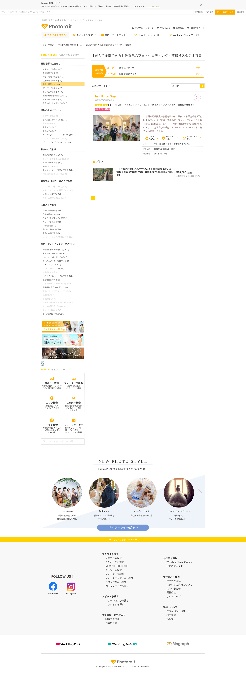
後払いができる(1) (50, 166)
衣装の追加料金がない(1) (53, 155)
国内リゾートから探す (117, 585)
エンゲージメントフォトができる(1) (58, 135)
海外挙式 (209, 12)
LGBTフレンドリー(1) (52, 265)
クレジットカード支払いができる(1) (58, 170)
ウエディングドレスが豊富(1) (55, 218)
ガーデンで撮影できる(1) (53, 88)
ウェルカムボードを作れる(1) (55, 120)
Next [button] (198, 492)
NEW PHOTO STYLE (149, 35)
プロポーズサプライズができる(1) (57, 142)
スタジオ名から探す (116, 582)
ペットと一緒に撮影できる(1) (55, 257)
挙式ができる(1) (49, 131)
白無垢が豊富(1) (49, 226)
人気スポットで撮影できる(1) (55, 103)
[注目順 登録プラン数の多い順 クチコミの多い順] (188, 86)
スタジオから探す (114, 604)
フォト (152, 138)
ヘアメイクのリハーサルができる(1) (58, 276)
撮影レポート (192, 138)
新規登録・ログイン (144, 28)
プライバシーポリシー (178, 611)
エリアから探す (113, 558)
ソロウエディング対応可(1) (54, 268)
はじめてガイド (197, 28)
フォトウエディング (225, 12)
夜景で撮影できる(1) (51, 280)
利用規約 (171, 615)
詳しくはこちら (153, 6)
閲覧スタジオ (112, 619)
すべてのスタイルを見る (122, 527)
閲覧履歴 (180, 28)
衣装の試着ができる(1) (52, 210)
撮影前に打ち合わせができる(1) (56, 250)
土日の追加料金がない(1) (53, 162)
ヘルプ (170, 619)
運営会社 (171, 592)
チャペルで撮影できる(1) (53, 92)
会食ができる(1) (49, 127)
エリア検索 (52, 402)
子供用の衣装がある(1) (52, 194)
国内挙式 (198, 12)
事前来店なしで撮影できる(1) (55, 314)
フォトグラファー (73, 424)
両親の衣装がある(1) (51, 233)
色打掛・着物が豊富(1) (52, 229)
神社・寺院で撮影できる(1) (54, 77)
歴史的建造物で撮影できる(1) (55, 96)
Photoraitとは (174, 580)
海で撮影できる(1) (50, 73)
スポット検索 (52, 383)
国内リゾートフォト (115, 35)
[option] (67, 499)
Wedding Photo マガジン (186, 35)
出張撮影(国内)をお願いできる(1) (56, 287)
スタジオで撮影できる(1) (53, 69)
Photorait (123, 662)
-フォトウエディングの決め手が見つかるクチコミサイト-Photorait (56, 26)
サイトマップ (174, 596)
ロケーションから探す (117, 600)
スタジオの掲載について (179, 584)
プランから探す (113, 570)
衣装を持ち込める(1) (51, 214)
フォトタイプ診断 (73, 383)
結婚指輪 (240, 12)
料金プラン (170, 138)
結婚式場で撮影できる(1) (53, 81)
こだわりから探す (114, 562)
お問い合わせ (174, 588)
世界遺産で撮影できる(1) (53, 99)
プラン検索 (52, 424)
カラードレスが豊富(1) (52, 222)
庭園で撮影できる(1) (51, 84)
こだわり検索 (74, 402)
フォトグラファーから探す (119, 578)
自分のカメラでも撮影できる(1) (56, 261)
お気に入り (111, 623)
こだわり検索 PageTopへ (125, 540)
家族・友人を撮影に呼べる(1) (55, 253)
